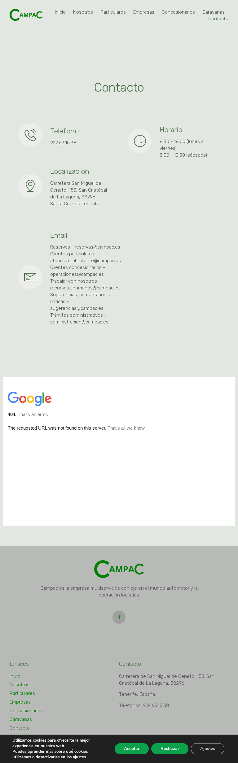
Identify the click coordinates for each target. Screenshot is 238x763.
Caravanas (213, 12)
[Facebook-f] (119, 617)
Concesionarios (178, 12)
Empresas (143, 12)
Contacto (218, 18)
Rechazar (170, 749)
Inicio (60, 12)
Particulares (113, 12)
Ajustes (207, 749)
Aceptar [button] (131, 749)
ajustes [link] (79, 757)
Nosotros (83, 12)
